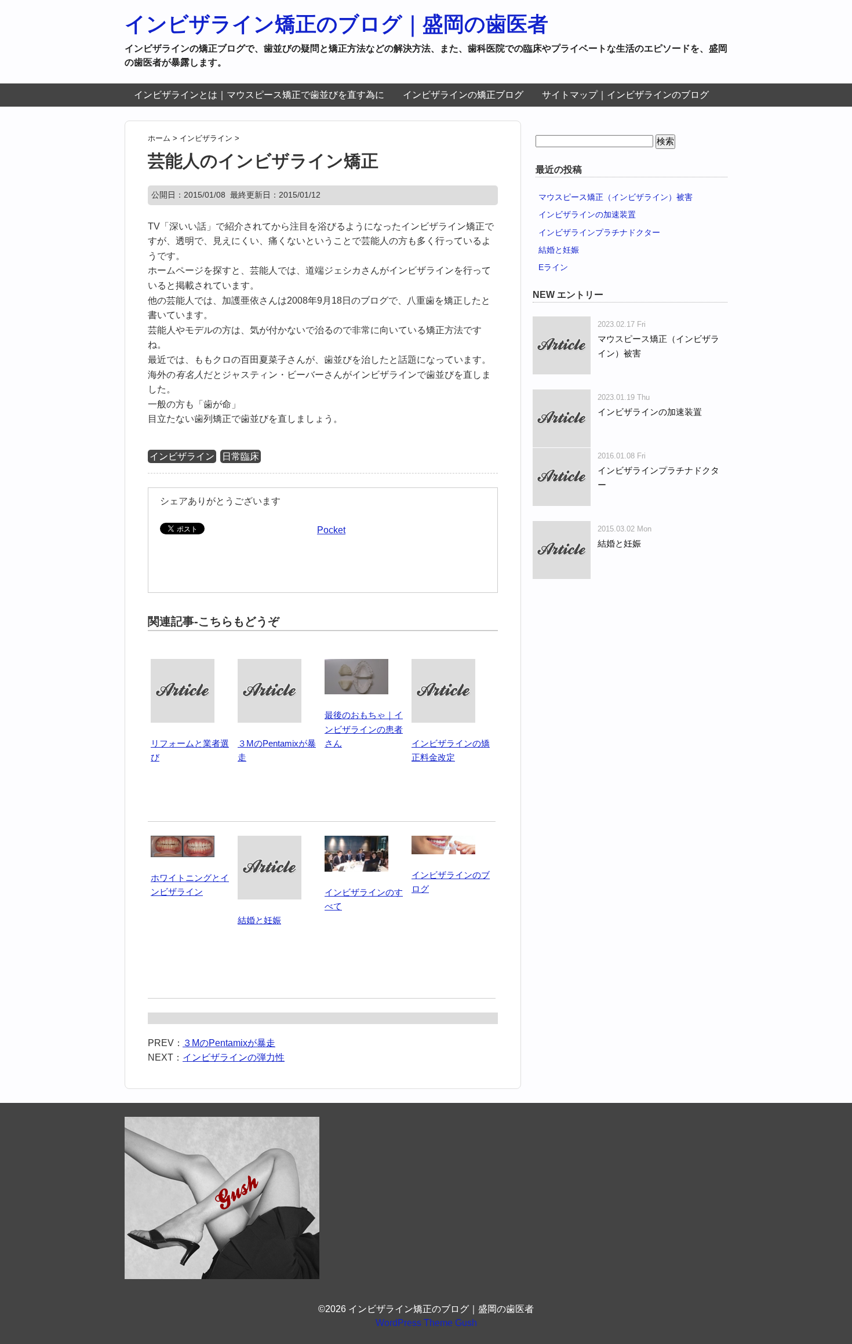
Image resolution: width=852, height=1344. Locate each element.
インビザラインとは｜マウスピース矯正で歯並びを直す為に (259, 95)
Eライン (553, 267)
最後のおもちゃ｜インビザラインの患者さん (364, 729)
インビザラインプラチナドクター (599, 232)
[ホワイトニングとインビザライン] (182, 842)
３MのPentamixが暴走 (229, 1043)
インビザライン (182, 456)
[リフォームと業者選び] (182, 666)
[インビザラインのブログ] (443, 842)
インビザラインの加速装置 (587, 214)
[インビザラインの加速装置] (562, 397)
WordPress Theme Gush (426, 1323)
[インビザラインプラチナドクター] (562, 455)
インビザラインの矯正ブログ (463, 95)
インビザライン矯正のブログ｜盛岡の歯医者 (336, 24)
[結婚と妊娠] (269, 842)
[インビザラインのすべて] (356, 842)
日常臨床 (240, 456)
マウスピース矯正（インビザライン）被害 (615, 197)
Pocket (331, 530)
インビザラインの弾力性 (234, 1057)
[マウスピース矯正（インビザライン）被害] (562, 324)
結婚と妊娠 (259, 920)
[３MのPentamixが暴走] (269, 666)
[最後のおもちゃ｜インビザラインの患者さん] (356, 666)
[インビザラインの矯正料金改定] (443, 666)
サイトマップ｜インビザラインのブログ (625, 95)
